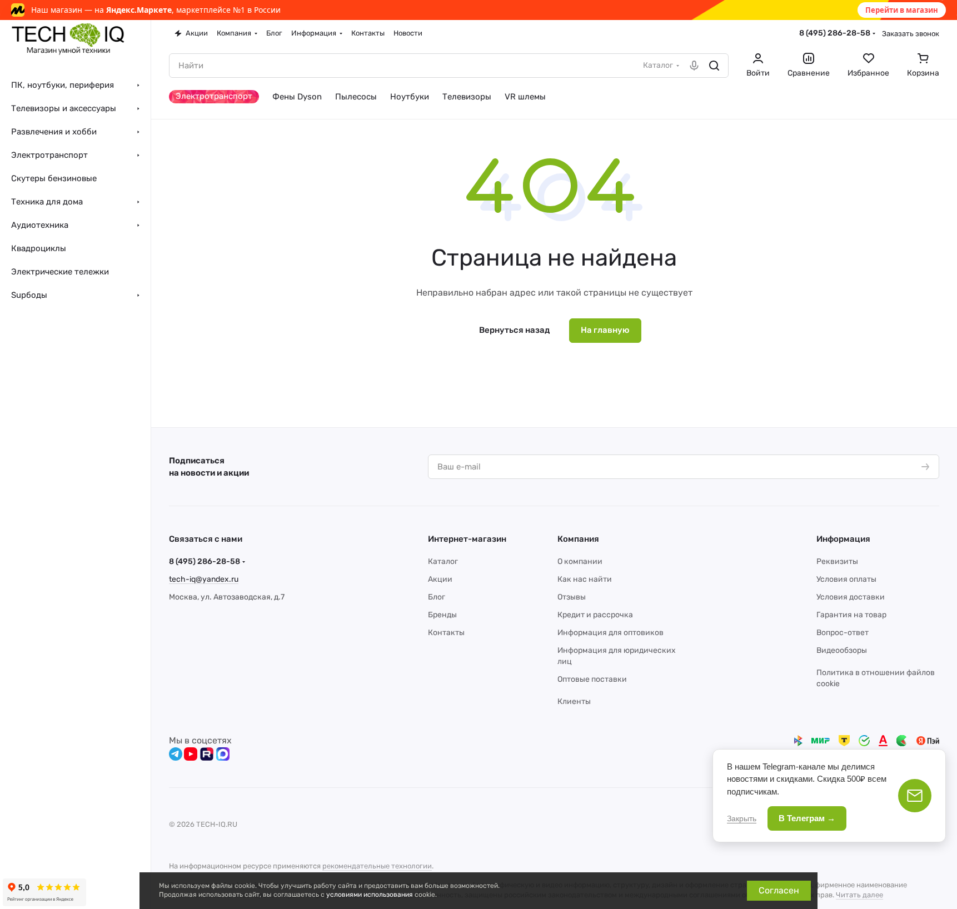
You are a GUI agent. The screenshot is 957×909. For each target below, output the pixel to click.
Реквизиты (837, 561)
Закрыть (741, 818)
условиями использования (369, 894)
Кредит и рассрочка (595, 615)
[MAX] (223, 754)
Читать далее (859, 895)
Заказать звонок (910, 33)
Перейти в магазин (901, 10)
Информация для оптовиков (610, 632)
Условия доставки (850, 597)
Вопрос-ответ (842, 632)
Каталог (443, 561)
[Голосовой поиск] (694, 65)
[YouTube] (190, 754)
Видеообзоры (841, 650)
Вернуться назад (514, 330)
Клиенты (574, 701)
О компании (579, 561)
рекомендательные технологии (377, 866)
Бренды (442, 615)
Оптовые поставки (592, 679)
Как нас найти (584, 579)
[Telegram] (175, 754)
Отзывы (571, 597)
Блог (436, 597)
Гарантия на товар (851, 615)
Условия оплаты (846, 579)
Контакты (446, 632)
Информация (843, 539)
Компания (578, 539)
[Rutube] (206, 754)
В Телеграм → (807, 818)
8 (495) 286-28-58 (834, 33)
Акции (440, 579)
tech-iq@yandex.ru (203, 579)
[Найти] (714, 65)
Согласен (779, 890)
